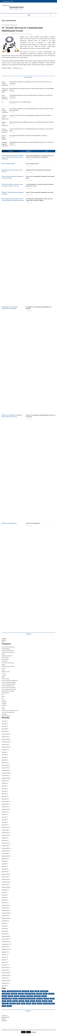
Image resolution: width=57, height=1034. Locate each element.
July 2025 (4, 752)
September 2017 (5, 949)
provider (15, 1001)
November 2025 (5, 741)
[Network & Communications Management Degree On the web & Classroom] (13, 415)
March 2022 (4, 824)
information (29, 996)
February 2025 (5, 765)
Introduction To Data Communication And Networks (38, 170)
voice (4, 1006)
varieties (39, 1003)
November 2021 (5, 835)
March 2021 (4, 840)
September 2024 (5, 778)
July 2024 (4, 783)
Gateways (4, 668)
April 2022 (4, 822)
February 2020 (5, 874)
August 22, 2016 (29, 165)
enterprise (51, 993)
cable (32, 991)
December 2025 (5, 739)
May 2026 (4, 726)
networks (46, 998)
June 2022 (4, 817)
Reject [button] (28, 1032)
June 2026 (4, 723)
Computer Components (30, 993)
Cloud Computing (5, 659)
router (27, 1001)
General (3, 669)
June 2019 (4, 895)
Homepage (4, 1020)
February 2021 (5, 843)
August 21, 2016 (29, 172)
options (52, 998)
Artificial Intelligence (6, 648)
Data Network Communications (8, 662)
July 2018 (4, 923)
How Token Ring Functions (32, 163)
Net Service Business (6, 678)
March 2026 (4, 731)
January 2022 (5, 830)
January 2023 (5, 804)
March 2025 (4, 762)
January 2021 (5, 845)
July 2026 (4, 721)
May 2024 (4, 786)
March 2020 (4, 871)
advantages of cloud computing (14, 991)
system (30, 33)
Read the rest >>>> (18, 68)
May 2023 (4, 793)
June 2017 (4, 957)
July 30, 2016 (28, 310)
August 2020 (4, 858)
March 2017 (4, 965)
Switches (3, 699)
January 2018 (5, 939)
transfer (28, 1003)
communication (13, 33)
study (50, 1001)
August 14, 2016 (29, 180)
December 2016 (5, 972)
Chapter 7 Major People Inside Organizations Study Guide (39, 192)
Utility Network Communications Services (10, 710)
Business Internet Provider (7, 655)
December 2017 (5, 941)
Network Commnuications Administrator (10, 680)
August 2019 (4, 889)
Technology (4, 701)
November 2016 (5, 975)
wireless (9, 1006)
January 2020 (5, 876)
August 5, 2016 (29, 202)
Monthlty (4, 640)
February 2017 (5, 967)
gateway (16, 996)
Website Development (6, 715)
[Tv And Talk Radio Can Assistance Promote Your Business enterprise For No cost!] (13, 184)
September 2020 (5, 856)
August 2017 (4, 952)
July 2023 (4, 788)
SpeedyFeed (16, 7)
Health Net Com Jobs (6, 671)
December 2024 (5, 770)
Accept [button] (23, 1032)
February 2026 (5, 734)
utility (34, 1003)
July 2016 (4, 985)
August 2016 (4, 983)
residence (21, 1001)
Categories (4, 638)
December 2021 (5, 832)
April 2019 (4, 900)
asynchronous (25, 991)
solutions (38, 1001)
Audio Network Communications (9, 24)
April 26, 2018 (5, 33)
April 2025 (4, 760)
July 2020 (4, 861)
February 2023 (5, 801)
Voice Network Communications (8, 712)
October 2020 (5, 853)
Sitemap (3, 1018)
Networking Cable (5, 692)
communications (6, 993)
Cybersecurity (4, 661)
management (37, 996)
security (27, 33)
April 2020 (4, 869)
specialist (45, 1001)
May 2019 (4, 897)
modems (44, 996)
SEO (3, 698)
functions (10, 996)
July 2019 (4, 892)
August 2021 (4, 837)
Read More (33, 1032)
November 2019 (5, 882)
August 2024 (4, 780)
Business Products (5, 657)
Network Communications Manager (9, 684)
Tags (46, 151)
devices (45, 993)
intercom (18, 33)
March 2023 (4, 799)
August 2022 (4, 811)
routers (32, 1001)
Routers (3, 696)
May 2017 (4, 959)
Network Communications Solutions (9, 687)
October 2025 (5, 744)
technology (12, 1003)
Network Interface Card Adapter (8, 691)
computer (21, 993)
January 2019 (5, 907)
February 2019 (5, 905)
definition (39, 993)
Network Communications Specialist (9, 689)
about (4, 991)
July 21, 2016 (28, 525)
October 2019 (5, 884)
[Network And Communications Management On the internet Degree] (13, 176)
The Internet (4, 703)
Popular (10, 151)
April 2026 (4, 729)
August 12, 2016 (29, 188)
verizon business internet (49, 1003)
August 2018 (4, 920)
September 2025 (5, 747)
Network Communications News (8, 685)
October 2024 (5, 775)
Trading (3, 708)
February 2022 (5, 827)
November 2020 (5, 850)
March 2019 (4, 902)
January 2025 (5, 767)
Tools (3, 706)
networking (39, 998)
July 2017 (4, 954)
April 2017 (4, 962)
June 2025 (4, 754)
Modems (3, 677)
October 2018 (5, 915)
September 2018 (5, 918)
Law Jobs (3, 673)
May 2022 (4, 819)
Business (3, 654)
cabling (37, 991)
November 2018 (5, 913)
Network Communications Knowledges (27, 998)
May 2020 (4, 866)
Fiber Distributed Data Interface (8, 666)
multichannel (23, 33)
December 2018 (5, 910)
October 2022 (5, 806)
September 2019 (5, 887)
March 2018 (4, 933)
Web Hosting (4, 714)
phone (4, 1001)
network (15, 998)
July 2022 (4, 814)
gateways (23, 996)
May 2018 (4, 928)
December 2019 (5, 879)
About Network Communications (8, 647)
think (18, 1003)
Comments (28, 151)
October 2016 (5, 978)
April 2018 (4, 931)
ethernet (4, 996)
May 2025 (4, 757)
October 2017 (5, 946)
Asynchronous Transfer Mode (7, 650)
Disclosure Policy (6, 1017)
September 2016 (5, 980)
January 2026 (5, 736)
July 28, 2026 (28, 159)
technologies (5, 1003)
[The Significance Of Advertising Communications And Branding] (13, 307)
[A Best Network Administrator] (13, 523)
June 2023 (4, 791)
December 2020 (5, 848)
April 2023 (4, 796)
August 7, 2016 (29, 194)
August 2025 (4, 749)
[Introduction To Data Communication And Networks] (13, 170)
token (23, 1003)
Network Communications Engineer (9, 682)
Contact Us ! (4, 1015)
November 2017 (5, 944)
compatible (14, 993)
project (9, 1001)
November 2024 (5, 773)
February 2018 (5, 936)
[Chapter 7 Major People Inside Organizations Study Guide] (13, 192)
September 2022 (5, 809)
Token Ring (4, 705)
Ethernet (3, 664)
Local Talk (4, 675)
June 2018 (4, 926)
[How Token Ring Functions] (8, 163)
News (3, 694)
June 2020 (4, 863)
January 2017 (5, 970)
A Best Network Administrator (33, 523)
